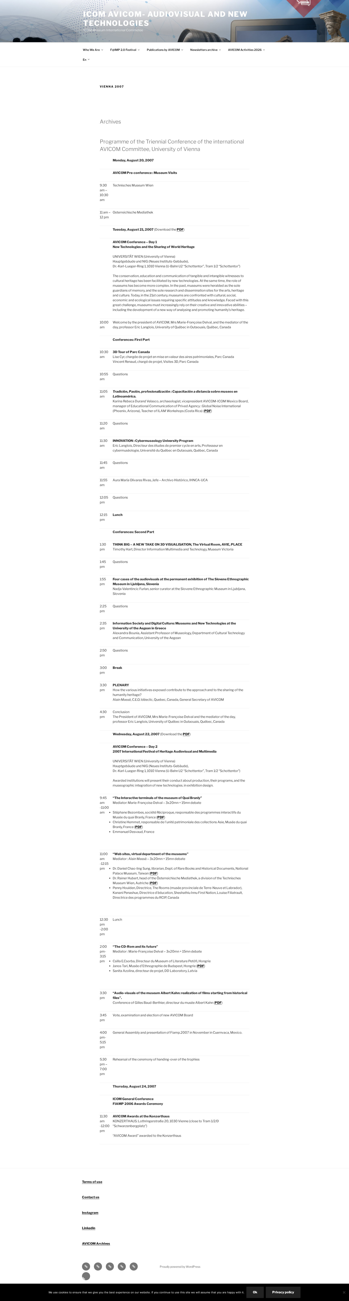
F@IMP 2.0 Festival (123, 49)
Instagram (90, 1213)
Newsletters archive (204, 49)
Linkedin (88, 1228)
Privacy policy (283, 1292)
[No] (344, 1292)
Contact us (90, 1197)
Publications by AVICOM (163, 49)
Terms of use (92, 1182)
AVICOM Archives (96, 1244)
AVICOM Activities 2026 (245, 49)
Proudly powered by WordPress (180, 1266)
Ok (255, 1292)
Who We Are (91, 49)
